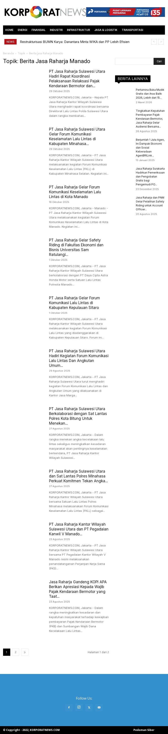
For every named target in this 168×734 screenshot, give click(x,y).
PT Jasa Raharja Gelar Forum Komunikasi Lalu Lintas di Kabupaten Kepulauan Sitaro (74, 303)
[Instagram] (78, 707)
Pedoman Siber (143, 730)
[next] (161, 41)
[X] (89, 707)
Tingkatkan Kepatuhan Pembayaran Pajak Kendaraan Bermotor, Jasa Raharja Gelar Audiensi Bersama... (150, 118)
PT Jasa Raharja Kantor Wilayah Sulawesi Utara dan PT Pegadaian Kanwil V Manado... (78, 529)
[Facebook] (68, 707)
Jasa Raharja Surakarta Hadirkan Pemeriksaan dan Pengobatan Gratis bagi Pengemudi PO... (150, 176)
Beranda (8, 53)
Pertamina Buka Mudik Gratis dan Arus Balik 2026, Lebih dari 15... (150, 93)
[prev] (154, 41)
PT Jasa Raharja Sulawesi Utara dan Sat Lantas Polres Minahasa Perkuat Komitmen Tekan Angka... (78, 476)
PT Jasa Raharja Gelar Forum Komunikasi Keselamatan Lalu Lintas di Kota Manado (75, 192)
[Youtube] (99, 707)
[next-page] (24, 652)
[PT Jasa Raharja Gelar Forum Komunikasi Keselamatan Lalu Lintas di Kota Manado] (24, 199)
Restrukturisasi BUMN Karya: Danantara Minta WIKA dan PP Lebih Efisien (75, 42)
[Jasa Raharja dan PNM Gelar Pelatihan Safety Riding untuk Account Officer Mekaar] (124, 202)
